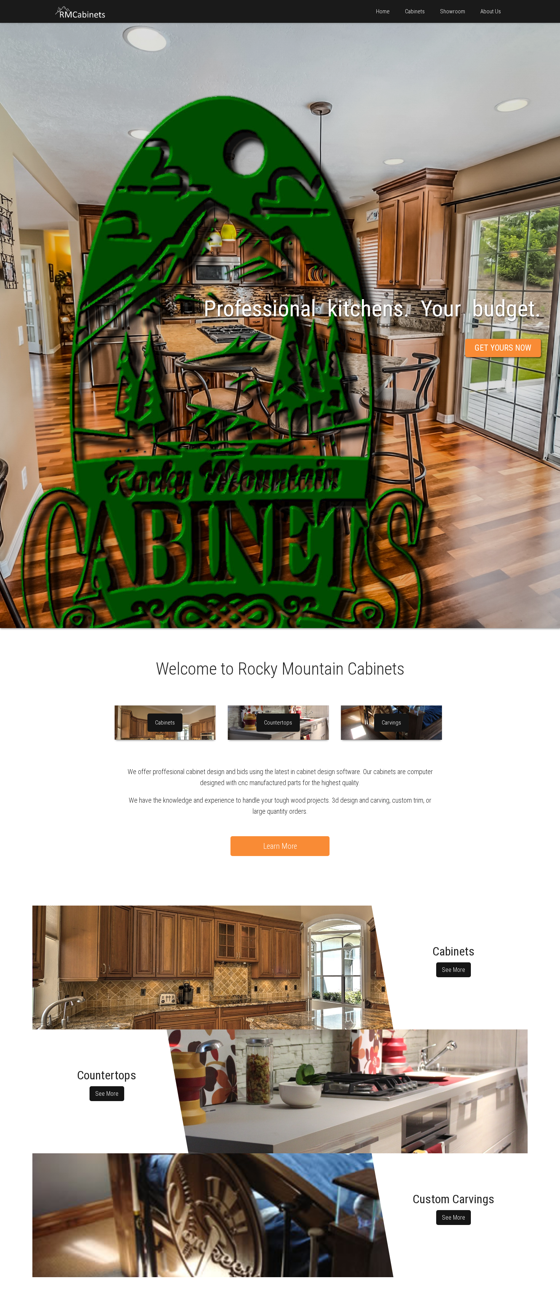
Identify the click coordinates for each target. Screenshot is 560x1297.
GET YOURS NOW (503, 348)
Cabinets (415, 11)
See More (453, 969)
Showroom (452, 11)
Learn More (280, 846)
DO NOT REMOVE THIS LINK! (213, 967)
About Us (490, 11)
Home (383, 11)
